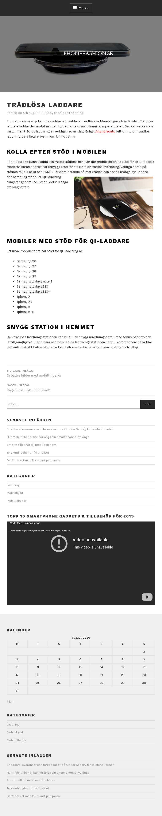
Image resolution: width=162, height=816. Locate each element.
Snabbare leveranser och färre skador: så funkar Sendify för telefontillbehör (60, 429)
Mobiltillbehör (16, 501)
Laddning (76, 113)
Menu (83, 8)
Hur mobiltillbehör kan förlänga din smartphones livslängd (48, 437)
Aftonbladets (105, 131)
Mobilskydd (15, 493)
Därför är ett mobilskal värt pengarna (33, 460)
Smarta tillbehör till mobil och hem (31, 445)
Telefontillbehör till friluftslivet (28, 452)
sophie (59, 113)
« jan (10, 701)
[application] (81, 563)
